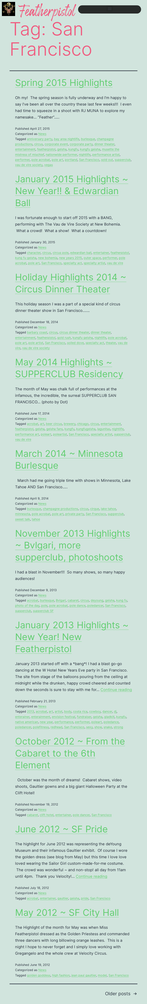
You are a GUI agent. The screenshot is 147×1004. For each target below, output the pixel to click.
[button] (109, 8)
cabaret (73, 600)
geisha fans (54, 429)
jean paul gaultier (83, 975)
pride (84, 898)
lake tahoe (108, 509)
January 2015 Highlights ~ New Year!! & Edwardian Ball (71, 190)
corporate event (56, 144)
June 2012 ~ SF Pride (61, 829)
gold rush (64, 337)
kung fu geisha (25, 258)
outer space (92, 258)
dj (115, 711)
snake (108, 727)
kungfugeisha (86, 429)
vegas (48, 165)
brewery (69, 424)
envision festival (63, 717)
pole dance (77, 605)
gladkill (109, 717)
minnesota (22, 514)
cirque (94, 509)
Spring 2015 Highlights (64, 82)
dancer (107, 711)
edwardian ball (80, 253)
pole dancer (81, 815)
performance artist (106, 154)
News (42, 134)
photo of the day (27, 605)
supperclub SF (43, 611)
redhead (56, 727)
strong (118, 727)
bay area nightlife (66, 139)
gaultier (62, 898)
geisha (62, 149)
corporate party (81, 144)
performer (22, 160)
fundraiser (84, 717)
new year (46, 722)
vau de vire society (28, 165)
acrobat (32, 424)
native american (26, 722)
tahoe (36, 519)
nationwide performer (61, 154)
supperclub (123, 160)
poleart (46, 434)
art (42, 424)
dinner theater (104, 144)
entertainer (101, 253)
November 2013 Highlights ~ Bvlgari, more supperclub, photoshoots (72, 545)
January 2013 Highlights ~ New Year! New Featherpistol (72, 636)
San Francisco (89, 160)
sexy (89, 727)
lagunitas (103, 429)
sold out (107, 160)
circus (38, 144)
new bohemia (47, 258)
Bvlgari (61, 600)
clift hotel (47, 815)
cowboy (95, 711)
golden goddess (38, 975)
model (102, 975)
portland (71, 160)
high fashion (61, 975)
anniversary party (39, 139)
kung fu (121, 600)
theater (111, 343)
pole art (57, 160)
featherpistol (46, 149)
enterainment (40, 717)
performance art (27, 434)
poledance (111, 722)
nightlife (85, 154)
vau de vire (115, 263)
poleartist (60, 434)
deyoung (97, 600)
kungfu (73, 149)
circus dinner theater (74, 332)
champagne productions (60, 509)
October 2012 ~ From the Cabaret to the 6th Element (70, 753)
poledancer (95, 605)
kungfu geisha (90, 149)
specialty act (72, 263)
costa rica (80, 711)
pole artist (35, 343)
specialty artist (94, 263)
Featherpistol (47, 12)
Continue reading (116, 689)
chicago (83, 424)
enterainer (22, 717)
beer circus (54, 424)
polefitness (41, 727)
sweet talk (22, 519)
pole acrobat (40, 160)
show (98, 727)
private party (74, 514)
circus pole (61, 253)
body (67, 711)
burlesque (88, 139)
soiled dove (75, 343)
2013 (30, 711)
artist (58, 711)
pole (44, 605)
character (34, 253)
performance (64, 722)
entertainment (25, 149)
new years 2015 (70, 258)
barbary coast (37, 332)
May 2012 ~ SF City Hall (67, 912)
